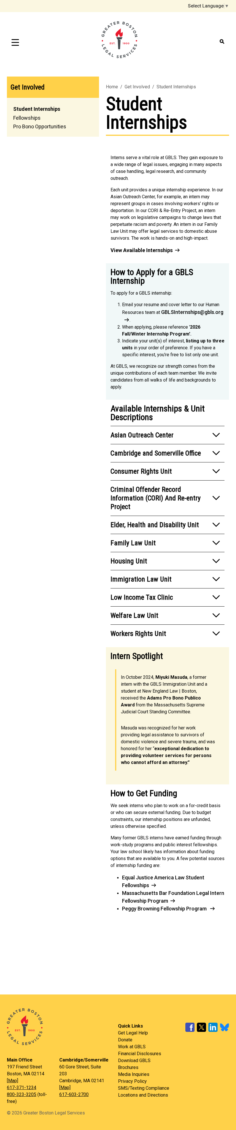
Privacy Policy (132, 1081)
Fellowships (27, 118)
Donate (125, 1040)
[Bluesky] (224, 1030)
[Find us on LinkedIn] (213, 1030)
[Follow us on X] (201, 1030)
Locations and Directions (143, 1095)
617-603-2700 (74, 1094)
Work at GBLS (132, 1046)
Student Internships (36, 109)
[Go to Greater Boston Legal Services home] (120, 42)
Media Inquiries (133, 1074)
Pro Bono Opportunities (39, 126)
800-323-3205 (21, 1094)
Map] (13, 1080)
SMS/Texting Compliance (143, 1088)
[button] (167, 435)
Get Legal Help (133, 1033)
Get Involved (28, 87)
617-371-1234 (21, 1087)
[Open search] (222, 42)
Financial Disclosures (139, 1053)
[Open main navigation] (15, 42)
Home (112, 86)
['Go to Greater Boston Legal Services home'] (62, 1026)
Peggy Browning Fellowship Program (165, 909)
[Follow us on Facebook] (190, 1030)
